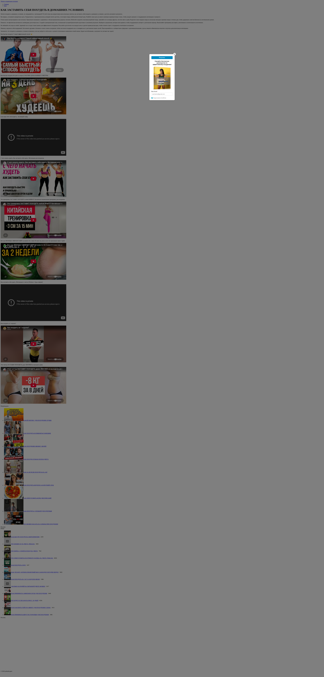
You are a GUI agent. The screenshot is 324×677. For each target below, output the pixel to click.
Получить (162, 57)
